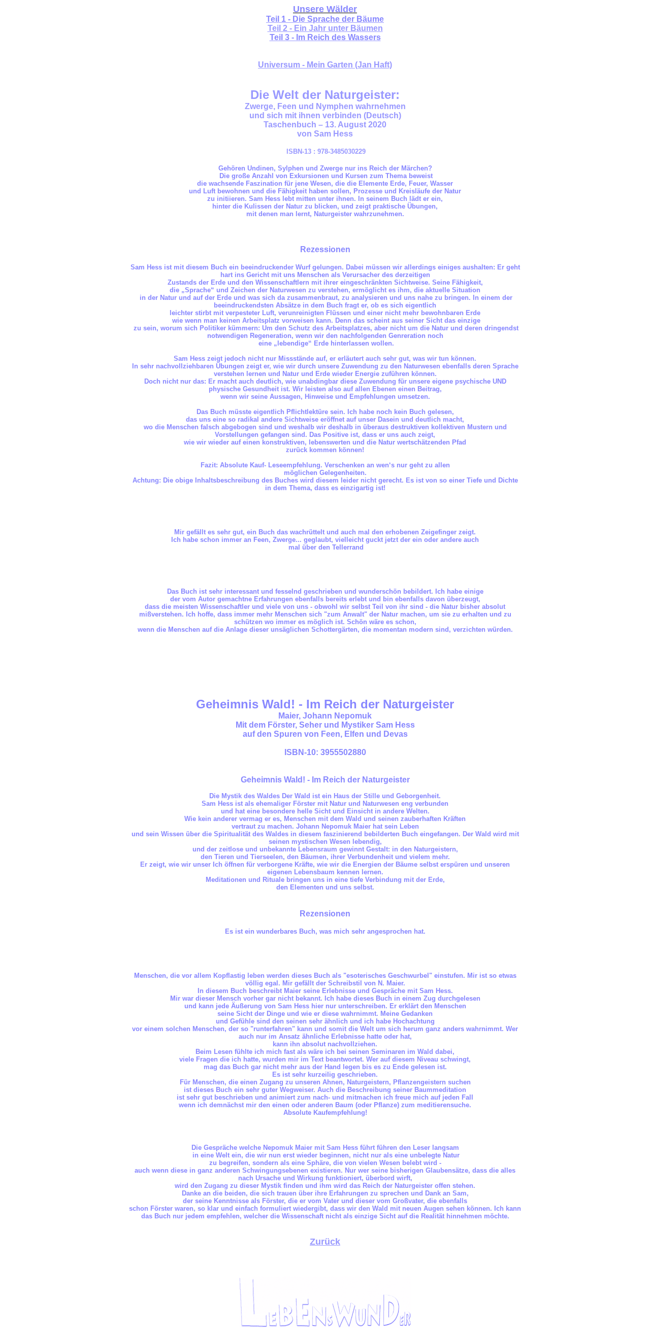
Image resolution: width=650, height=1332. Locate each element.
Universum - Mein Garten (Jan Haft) (325, 64)
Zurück (325, 1242)
